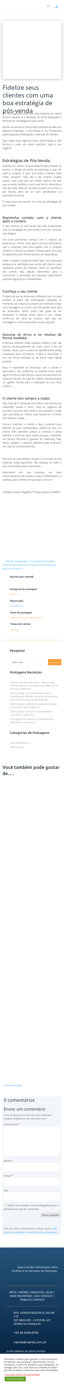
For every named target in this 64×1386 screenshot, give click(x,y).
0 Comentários (16, 605)
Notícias (13, 594)
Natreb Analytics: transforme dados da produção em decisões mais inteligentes (32, 1061)
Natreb (23, 1292)
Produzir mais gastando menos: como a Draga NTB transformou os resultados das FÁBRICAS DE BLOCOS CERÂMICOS (34, 685)
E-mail (8, 1175)
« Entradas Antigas (12, 1085)
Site (6, 1190)
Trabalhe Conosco (32, 1299)
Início (12, 1292)
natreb (29, 576)
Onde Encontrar (21, 1296)
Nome (8, 1161)
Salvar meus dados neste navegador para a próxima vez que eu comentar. (31, 1207)
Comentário (12, 1124)
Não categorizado (18, 742)
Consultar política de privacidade (22, 1374)
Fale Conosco (43, 1296)
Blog (49, 1292)
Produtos (37, 1292)
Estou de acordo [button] (15, 1378)
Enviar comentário (50, 1215)
